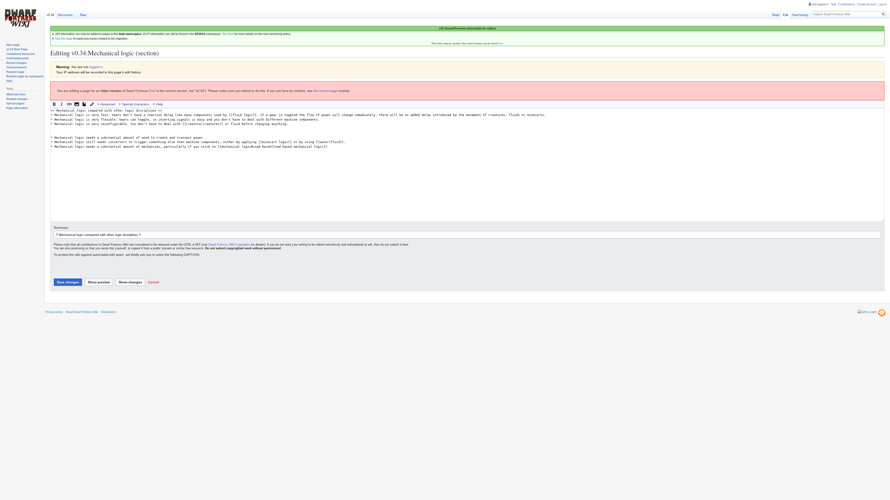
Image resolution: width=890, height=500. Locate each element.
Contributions (846, 4)
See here (228, 34)
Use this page (64, 38)
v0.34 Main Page (17, 49)
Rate (83, 15)
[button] (54, 104)
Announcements (16, 67)
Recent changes (16, 63)
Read (775, 15)
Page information (17, 108)
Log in (882, 4)
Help (9, 81)
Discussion (65, 15)
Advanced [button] (108, 104)
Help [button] (159, 104)
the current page (325, 91)
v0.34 (50, 15)
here (500, 43)
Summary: (61, 227)
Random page (15, 72)
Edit (785, 15)
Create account (866, 4)
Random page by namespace (25, 76)
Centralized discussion (20, 54)
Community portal (17, 58)
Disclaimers (108, 312)
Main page (13, 45)
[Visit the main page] (20, 18)
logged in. (96, 67)
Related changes (17, 99)
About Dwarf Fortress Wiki (82, 312)
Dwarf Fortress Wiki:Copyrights (229, 244)
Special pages (15, 103)
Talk (833, 4)
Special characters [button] (135, 104)
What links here (16, 94)
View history (800, 15)
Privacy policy (54, 312)
